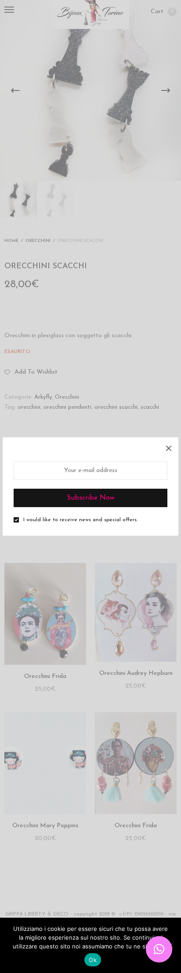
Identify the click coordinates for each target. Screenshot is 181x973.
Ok (93, 959)
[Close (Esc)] (168, 447)
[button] (159, 949)
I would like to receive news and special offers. (80, 520)
